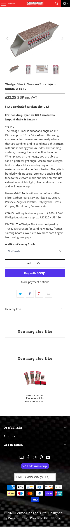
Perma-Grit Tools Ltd (30, 513)
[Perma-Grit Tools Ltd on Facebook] (28, 457)
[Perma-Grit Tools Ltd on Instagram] (35, 457)
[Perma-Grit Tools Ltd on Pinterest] (41, 457)
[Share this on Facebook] (30, 294)
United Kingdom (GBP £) (32, 477)
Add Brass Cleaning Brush (20, 244)
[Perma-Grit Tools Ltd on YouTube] (48, 457)
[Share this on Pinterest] (39, 294)
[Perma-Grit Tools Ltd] (35, 3)
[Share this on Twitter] (20, 294)
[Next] (62, 38)
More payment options (35, 282)
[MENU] (2, 3)
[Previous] (8, 38)
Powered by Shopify (45, 518)
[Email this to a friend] (48, 294)
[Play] (35, 38)
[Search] (56, 3)
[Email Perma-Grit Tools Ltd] (21, 457)
